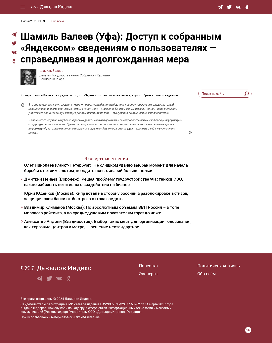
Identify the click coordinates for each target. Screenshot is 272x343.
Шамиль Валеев (51, 71)
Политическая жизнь (218, 265)
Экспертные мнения (106, 158)
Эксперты (149, 273)
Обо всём (57, 21)
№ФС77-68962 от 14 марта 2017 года (145, 304)
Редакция (134, 312)
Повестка (148, 265)
